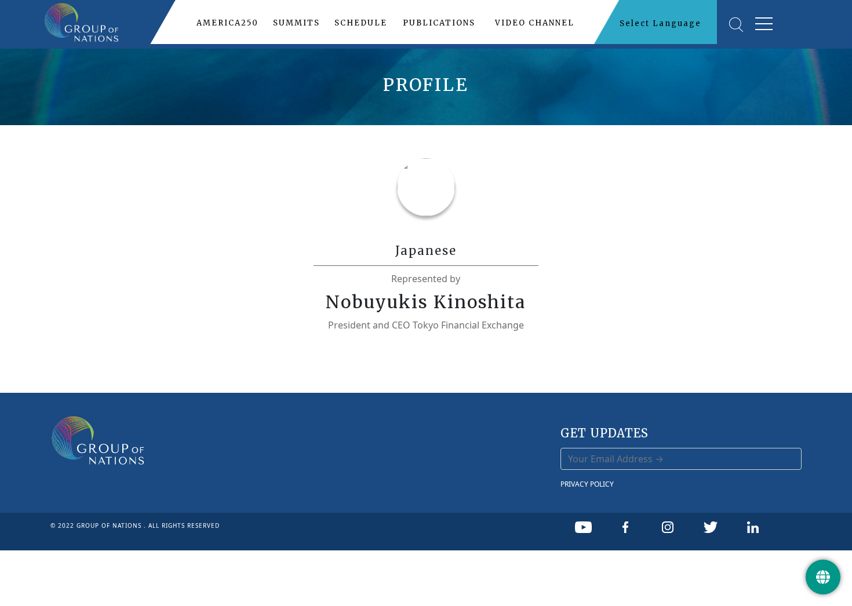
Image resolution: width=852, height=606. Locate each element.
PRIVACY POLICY (587, 484)
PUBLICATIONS (439, 23)
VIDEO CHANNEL (534, 23)
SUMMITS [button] (296, 23)
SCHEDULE (360, 23)
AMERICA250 (227, 23)
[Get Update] (823, 577)
